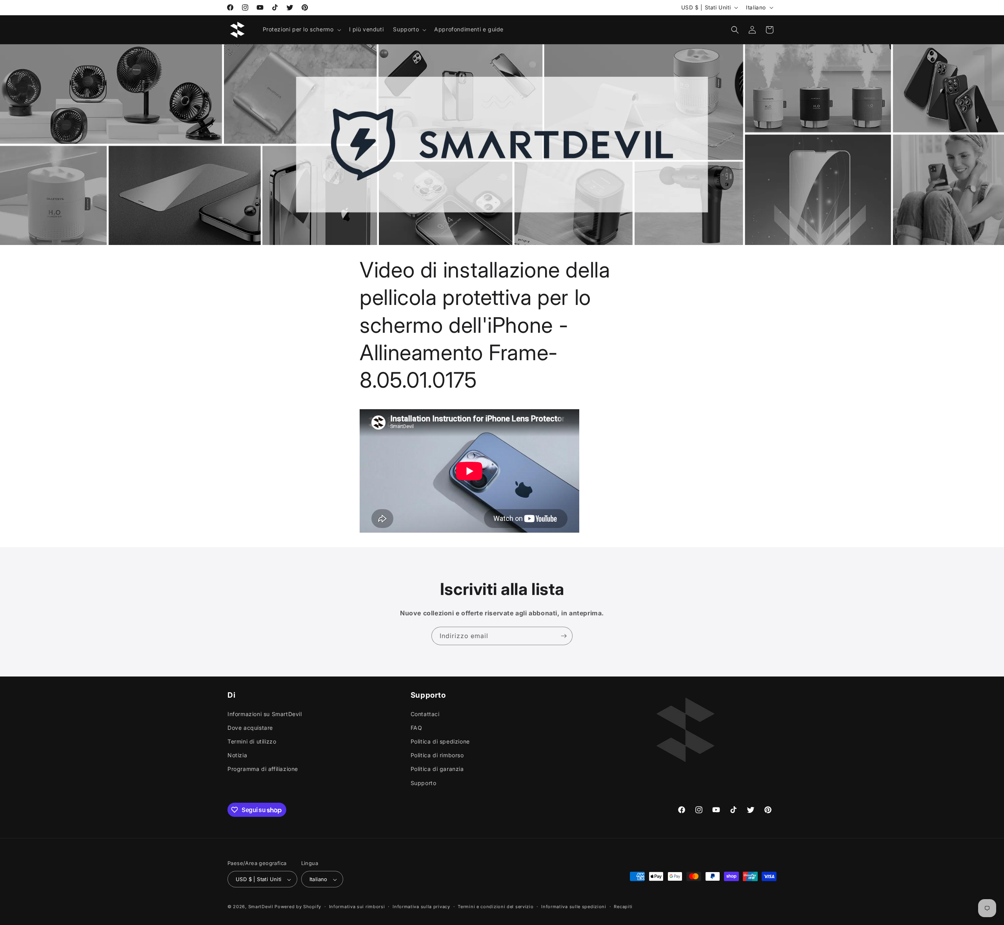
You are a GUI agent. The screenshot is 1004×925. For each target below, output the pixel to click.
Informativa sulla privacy (421, 906)
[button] (301, 29)
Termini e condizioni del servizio (495, 906)
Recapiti (623, 906)
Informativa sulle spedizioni (573, 906)
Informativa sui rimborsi (357, 906)
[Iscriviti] (563, 636)
